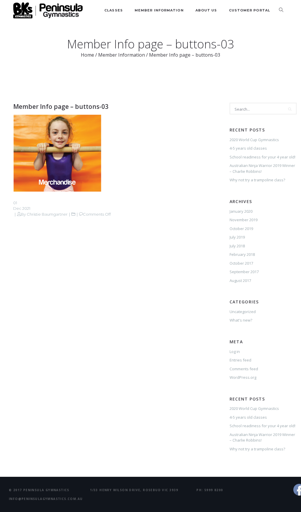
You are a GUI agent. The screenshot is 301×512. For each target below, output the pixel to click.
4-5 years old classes (248, 148)
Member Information (159, 10)
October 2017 (241, 263)
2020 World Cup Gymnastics (254, 139)
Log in (235, 351)
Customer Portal (249, 10)
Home (87, 55)
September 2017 (244, 271)
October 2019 (241, 228)
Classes (113, 10)
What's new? (241, 320)
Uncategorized (243, 311)
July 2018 (237, 246)
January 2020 (241, 211)
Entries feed (240, 360)
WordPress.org (243, 377)
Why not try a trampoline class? (257, 180)
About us (206, 10)
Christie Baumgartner (47, 214)
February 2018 (242, 254)
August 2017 (240, 280)
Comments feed (244, 368)
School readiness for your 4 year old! (262, 157)
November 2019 (243, 219)
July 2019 (237, 237)
